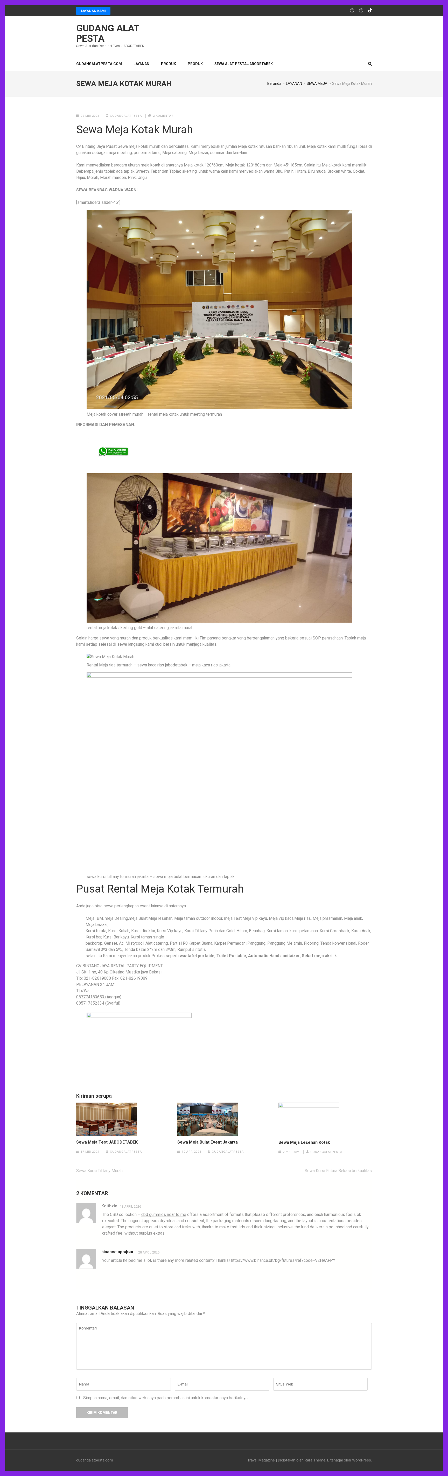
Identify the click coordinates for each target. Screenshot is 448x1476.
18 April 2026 (130, 1206)
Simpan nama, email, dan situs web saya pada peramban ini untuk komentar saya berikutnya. (165, 1397)
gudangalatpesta (126, 115)
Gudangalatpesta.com (99, 64)
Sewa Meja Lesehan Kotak (304, 1142)
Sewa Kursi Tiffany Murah (99, 1170)
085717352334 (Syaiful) (98, 1003)
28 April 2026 (148, 1252)
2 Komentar (163, 115)
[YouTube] (361, 11)
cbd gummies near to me (163, 1214)
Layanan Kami (93, 11)
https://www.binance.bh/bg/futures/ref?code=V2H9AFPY (283, 1260)
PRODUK (168, 64)
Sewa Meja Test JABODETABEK (107, 1142)
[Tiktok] (370, 11)
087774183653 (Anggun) (98, 996)
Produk (195, 64)
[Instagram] (352, 11)
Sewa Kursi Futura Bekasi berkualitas (338, 1170)
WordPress (361, 1460)
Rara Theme (315, 1460)
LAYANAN (141, 64)
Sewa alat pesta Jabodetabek (243, 64)
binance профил (117, 1251)
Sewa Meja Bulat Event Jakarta (207, 1142)
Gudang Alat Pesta (107, 33)
